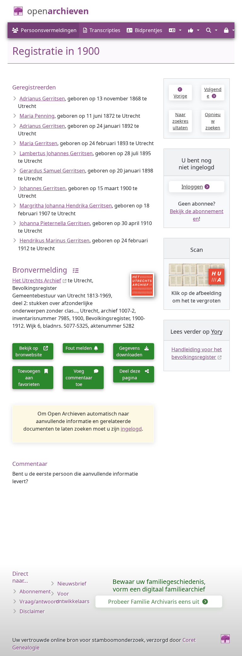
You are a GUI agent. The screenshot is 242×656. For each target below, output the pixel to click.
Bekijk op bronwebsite (28, 351)
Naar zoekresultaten (180, 121)
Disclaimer (32, 611)
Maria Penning (37, 115)
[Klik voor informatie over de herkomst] (73, 270)
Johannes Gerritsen (43, 188)
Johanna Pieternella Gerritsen (55, 223)
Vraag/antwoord (39, 601)
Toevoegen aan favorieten (29, 377)
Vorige (180, 96)
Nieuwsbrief (71, 583)
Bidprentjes (148, 30)
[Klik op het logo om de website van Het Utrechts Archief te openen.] (138, 280)
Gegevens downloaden (129, 351)
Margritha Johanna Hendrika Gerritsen (66, 205)
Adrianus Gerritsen (42, 98)
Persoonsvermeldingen (49, 30)
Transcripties (104, 30)
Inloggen (192, 186)
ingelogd (131, 428)
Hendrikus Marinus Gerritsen (54, 240)
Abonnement (35, 591)
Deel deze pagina (129, 374)
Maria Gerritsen (38, 143)
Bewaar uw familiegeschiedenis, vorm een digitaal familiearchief (158, 585)
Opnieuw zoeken (213, 121)
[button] (174, 30)
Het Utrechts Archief (36, 280)
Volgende (213, 92)
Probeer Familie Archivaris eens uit (154, 601)
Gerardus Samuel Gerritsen (52, 170)
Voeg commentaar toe (79, 377)
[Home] (225, 638)
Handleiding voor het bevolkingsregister (196, 353)
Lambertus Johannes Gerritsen (56, 153)
